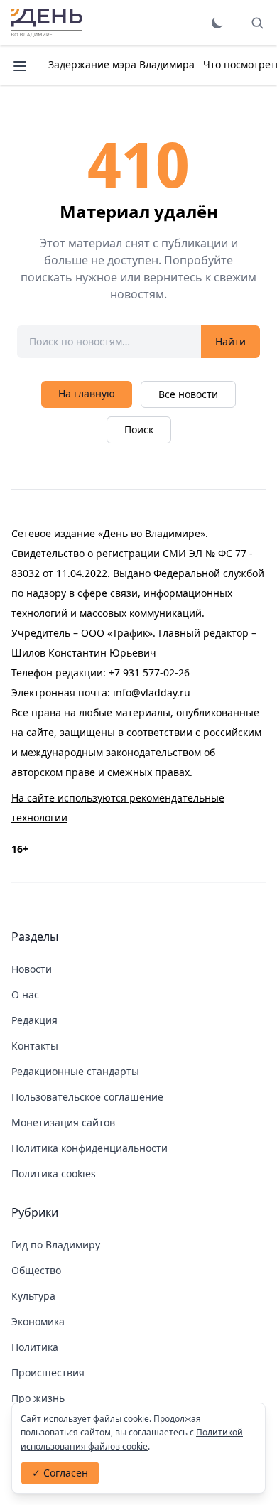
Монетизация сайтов (63, 1122)
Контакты (34, 1045)
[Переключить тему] (217, 23)
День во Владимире (46, 23)
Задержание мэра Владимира (121, 64)
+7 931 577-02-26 (149, 672)
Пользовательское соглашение (87, 1097)
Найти (230, 341)
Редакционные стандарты (75, 1071)
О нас (25, 994)
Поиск (138, 429)
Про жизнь (38, 1398)
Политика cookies (53, 1173)
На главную (86, 393)
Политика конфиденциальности (89, 1148)
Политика (34, 1347)
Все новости (188, 394)
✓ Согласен (60, 1472)
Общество (36, 1270)
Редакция (34, 1020)
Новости (31, 969)
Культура (33, 1295)
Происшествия (48, 1372)
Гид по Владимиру (55, 1244)
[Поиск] (257, 23)
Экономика (38, 1321)
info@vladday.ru (151, 692)
